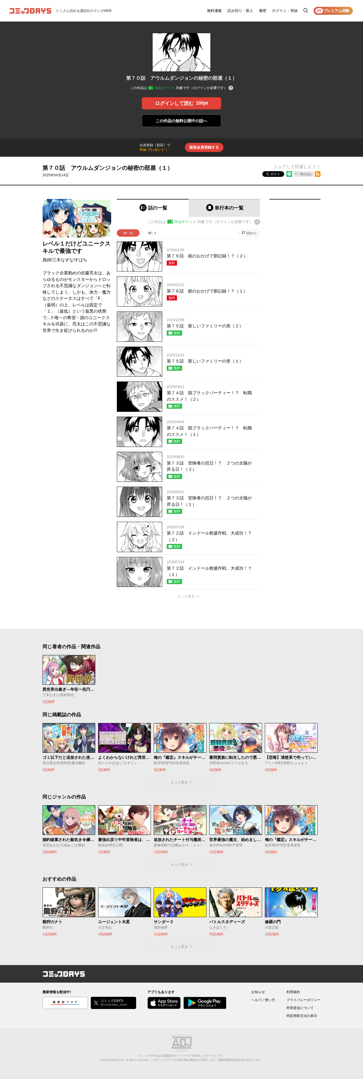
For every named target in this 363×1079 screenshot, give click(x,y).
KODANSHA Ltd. (113, 1059)
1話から (251, 233)
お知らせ (258, 992)
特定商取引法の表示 (301, 1016)
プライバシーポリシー (303, 1000)
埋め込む (306, 174)
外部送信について (300, 1008)
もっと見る (186, 596)
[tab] (153, 208)
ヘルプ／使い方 (263, 1000)
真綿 (47, 259)
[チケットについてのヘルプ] (231, 88)
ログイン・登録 (285, 11)
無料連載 (214, 11)
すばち (81, 259)
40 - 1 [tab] (152, 233)
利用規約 (293, 992)
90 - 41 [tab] (128, 233)
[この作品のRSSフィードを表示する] (317, 174)
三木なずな (62, 259)
